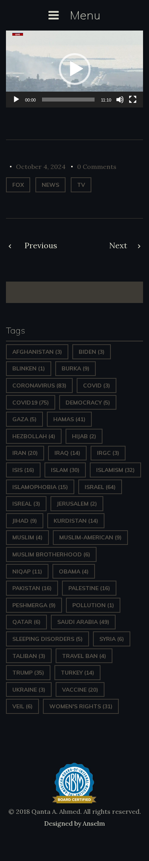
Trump (28, 672)
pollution (93, 605)
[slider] (68, 100)
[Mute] (120, 100)
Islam (65, 470)
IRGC (108, 452)
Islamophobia (40, 487)
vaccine (80, 689)
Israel (100, 487)
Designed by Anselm (74, 823)
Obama (74, 571)
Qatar (26, 621)
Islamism (115, 470)
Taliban (28, 656)
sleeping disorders (47, 638)
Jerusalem (77, 503)
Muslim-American (90, 537)
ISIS (23, 470)
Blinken (28, 368)
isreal (26, 503)
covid (96, 385)
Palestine (89, 588)
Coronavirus (39, 385)
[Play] (16, 100)
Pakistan (32, 588)
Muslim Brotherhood (51, 554)
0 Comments (96, 167)
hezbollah (33, 436)
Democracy (88, 402)
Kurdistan (76, 520)
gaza (24, 419)
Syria (111, 638)
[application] (74, 69)
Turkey (77, 672)
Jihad (24, 520)
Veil (22, 706)
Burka (75, 368)
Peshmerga (34, 605)
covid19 (30, 402)
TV (81, 184)
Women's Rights (80, 706)
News (50, 184)
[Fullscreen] (133, 100)
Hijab (84, 436)
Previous (41, 245)
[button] (75, 69)
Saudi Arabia (83, 621)
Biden (91, 351)
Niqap (27, 571)
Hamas (69, 419)
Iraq (67, 452)
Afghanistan (37, 351)
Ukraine (28, 689)
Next (118, 245)
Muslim (27, 537)
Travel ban (84, 656)
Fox (18, 184)
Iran (25, 452)
